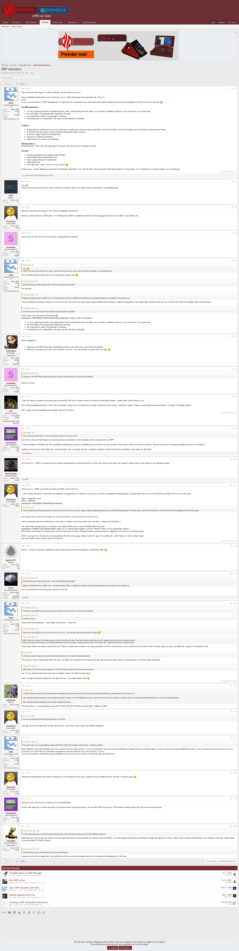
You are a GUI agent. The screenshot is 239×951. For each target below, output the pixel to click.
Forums (45, 22)
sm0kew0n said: (29, 308)
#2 (235, 181)
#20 (235, 826)
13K (42, 883)
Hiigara (16, 255)
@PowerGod (40, 802)
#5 (235, 260)
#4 (235, 233)
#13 (235, 573)
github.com (15, 598)
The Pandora (31, 22)
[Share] (232, 88)
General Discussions (30, 883)
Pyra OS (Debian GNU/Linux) (33, 875)
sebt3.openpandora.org (11, 119)
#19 (235, 798)
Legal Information (90, 22)
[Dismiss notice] (235, 32)
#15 (235, 686)
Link (23, 99)
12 (45, 875)
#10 (235, 459)
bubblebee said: (29, 741)
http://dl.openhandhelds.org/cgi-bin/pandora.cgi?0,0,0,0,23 (75, 516)
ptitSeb (11, 883)
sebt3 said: (27, 432)
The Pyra (16, 22)
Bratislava (16, 596)
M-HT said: (27, 716)
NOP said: (27, 265)
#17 (235, 737)
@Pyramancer (27, 463)
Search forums (16, 26)
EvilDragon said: (29, 373)
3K (44, 897)
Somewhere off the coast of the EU (11, 422)
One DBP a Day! (17, 880)
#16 (235, 711)
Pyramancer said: (29, 830)
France (16, 115)
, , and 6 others (39, 175)
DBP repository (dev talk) (27, 887)
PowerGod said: (29, 281)
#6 (235, 336)
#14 (235, 603)
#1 (235, 88)
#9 (235, 428)
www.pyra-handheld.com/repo (92, 751)
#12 (235, 546)
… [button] (13, 84)
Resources (72, 22)
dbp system (61, 97)
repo (31, 73)
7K (48, 875)
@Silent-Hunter (27, 802)
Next (22, 84)
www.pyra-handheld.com (80, 753)
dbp (26, 73)
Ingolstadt (16, 364)
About (5, 22)
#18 (235, 773)
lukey (10, 875)
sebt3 (5, 72)
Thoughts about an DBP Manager (25, 872)
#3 (235, 207)
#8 (235, 396)
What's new (57, 22)
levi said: (26, 652)
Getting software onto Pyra (22, 894)
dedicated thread (73, 92)
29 (39, 890)
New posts (5, 26)
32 (39, 883)
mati (230, 889)
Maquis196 (12, 897)
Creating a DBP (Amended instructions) (28, 902)
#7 (235, 369)
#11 (235, 485)
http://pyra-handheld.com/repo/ (60, 349)
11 (45, 905)
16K (42, 890)
